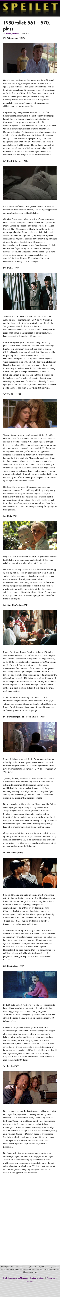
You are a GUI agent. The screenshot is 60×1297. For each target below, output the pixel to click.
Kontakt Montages (37, 1278)
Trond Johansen (12, 33)
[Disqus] (30, 1222)
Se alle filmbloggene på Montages (15, 1278)
